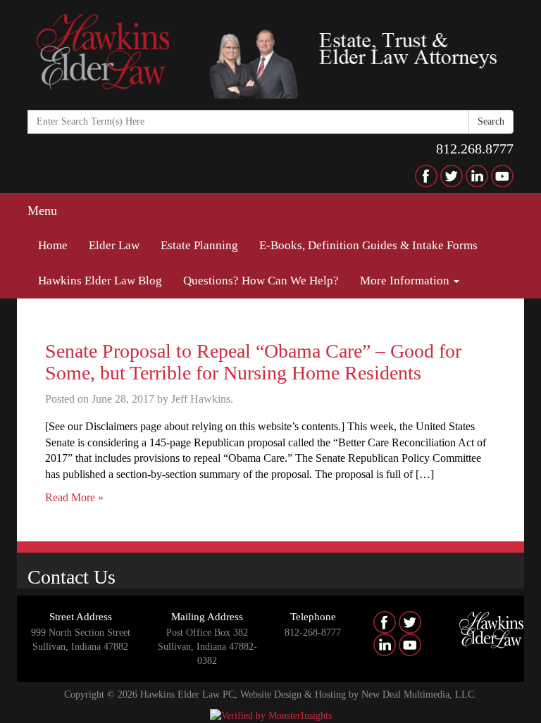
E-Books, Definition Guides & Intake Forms (368, 245)
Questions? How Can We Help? (261, 280)
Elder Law (114, 245)
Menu (42, 210)
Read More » (74, 497)
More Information (406, 280)
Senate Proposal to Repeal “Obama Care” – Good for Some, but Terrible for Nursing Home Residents (253, 362)
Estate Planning (199, 245)
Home (53, 245)
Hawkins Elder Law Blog (100, 280)
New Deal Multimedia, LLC (417, 694)
